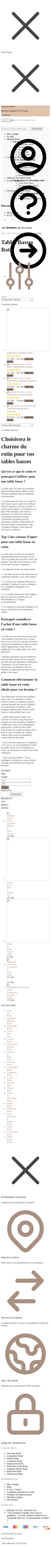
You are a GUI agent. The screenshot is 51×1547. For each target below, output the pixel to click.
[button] (14, 356)
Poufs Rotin (9, 1127)
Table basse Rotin (15, 1474)
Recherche (37, 128)
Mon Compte (13, 134)
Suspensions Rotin (15, 1463)
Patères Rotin (13, 1458)
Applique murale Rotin (17, 1469)
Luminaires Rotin (14, 1461)
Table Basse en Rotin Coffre (20, 353)
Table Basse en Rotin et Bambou (22, 381)
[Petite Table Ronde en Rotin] (19, 364)
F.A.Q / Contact (14, 180)
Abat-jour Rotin (9, 1013)
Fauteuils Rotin (11, 1063)
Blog (9, 1487)
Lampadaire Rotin (15, 1456)
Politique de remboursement (19, 1494)
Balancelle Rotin (14, 1471)
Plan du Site (12, 1500)
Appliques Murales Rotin (11, 1021)
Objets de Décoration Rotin (12, 1097)
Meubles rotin (10, 1084)
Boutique (17, 233)
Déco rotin (6, 233)
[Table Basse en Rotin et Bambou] (19, 378)
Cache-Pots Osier (10, 1034)
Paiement (11, 227)
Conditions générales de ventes (20, 1492)
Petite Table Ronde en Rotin (20, 367)
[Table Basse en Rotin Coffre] (28, 350)
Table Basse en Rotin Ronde (20, 394)
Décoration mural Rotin (17, 1466)
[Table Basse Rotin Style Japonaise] (21, 406)
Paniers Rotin (10, 1104)
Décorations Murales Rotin (12, 1046)
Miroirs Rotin (10, 1089)
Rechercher (6, 790)
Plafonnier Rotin (11, 1109)
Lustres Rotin (10, 1078)
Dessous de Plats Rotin (10, 1056)
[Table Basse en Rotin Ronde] (19, 392)
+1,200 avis (5, 115)
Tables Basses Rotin (10, 1139)
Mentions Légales (15, 1497)
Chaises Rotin (10, 1040)
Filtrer (5, 787)
